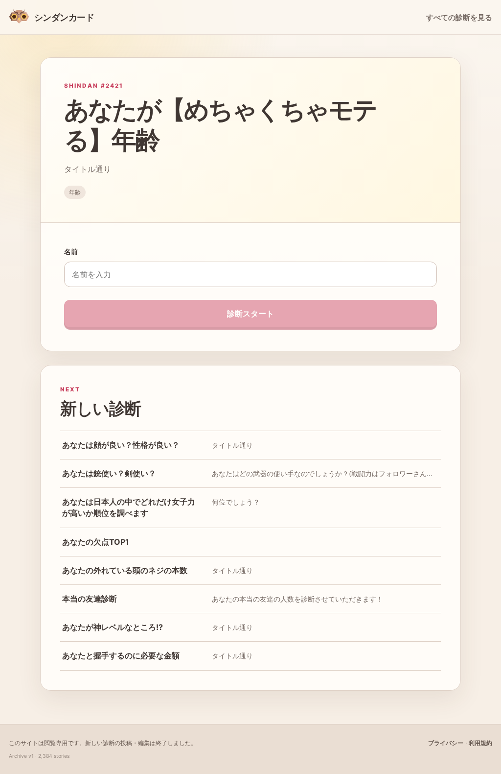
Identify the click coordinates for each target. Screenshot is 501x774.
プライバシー (445, 743)
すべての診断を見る (459, 17)
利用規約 (480, 743)
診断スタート (250, 313)
